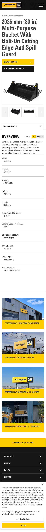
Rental (7, 464)
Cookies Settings (22, 519)
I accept (23, 525)
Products (8, 457)
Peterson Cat (11, 5)
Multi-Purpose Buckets (13, 16)
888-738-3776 (28, 443)
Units (27, 137)
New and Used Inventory (14, 69)
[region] (23, 505)
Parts (7, 470)
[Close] (42, 484)
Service (7, 477)
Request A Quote (10, 62)
